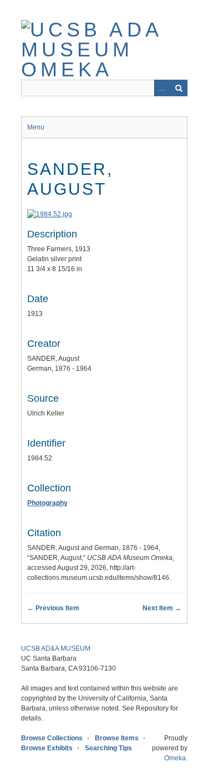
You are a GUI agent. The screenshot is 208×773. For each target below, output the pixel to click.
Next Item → (162, 608)
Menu (35, 127)
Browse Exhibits (47, 748)
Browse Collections (52, 738)
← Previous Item (53, 608)
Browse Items (117, 738)
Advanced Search (162, 88)
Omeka (175, 758)
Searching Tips (108, 748)
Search (179, 88)
